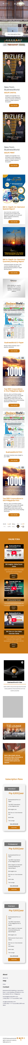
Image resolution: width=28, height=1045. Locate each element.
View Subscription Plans (14, 34)
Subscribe (14, 827)
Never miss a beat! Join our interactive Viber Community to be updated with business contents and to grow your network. (13, 758)
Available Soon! (14, 295)
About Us (5, 978)
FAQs (4, 984)
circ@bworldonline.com (9, 1001)
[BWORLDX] (6, 3)
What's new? (14, 576)
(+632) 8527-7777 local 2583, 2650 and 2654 (13, 1004)
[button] (7, 40)
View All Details (14, 824)
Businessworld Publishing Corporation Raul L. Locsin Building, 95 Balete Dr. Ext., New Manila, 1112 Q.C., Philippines (13, 992)
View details (14, 105)
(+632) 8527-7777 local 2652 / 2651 (12, 998)
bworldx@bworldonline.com (10, 996)
